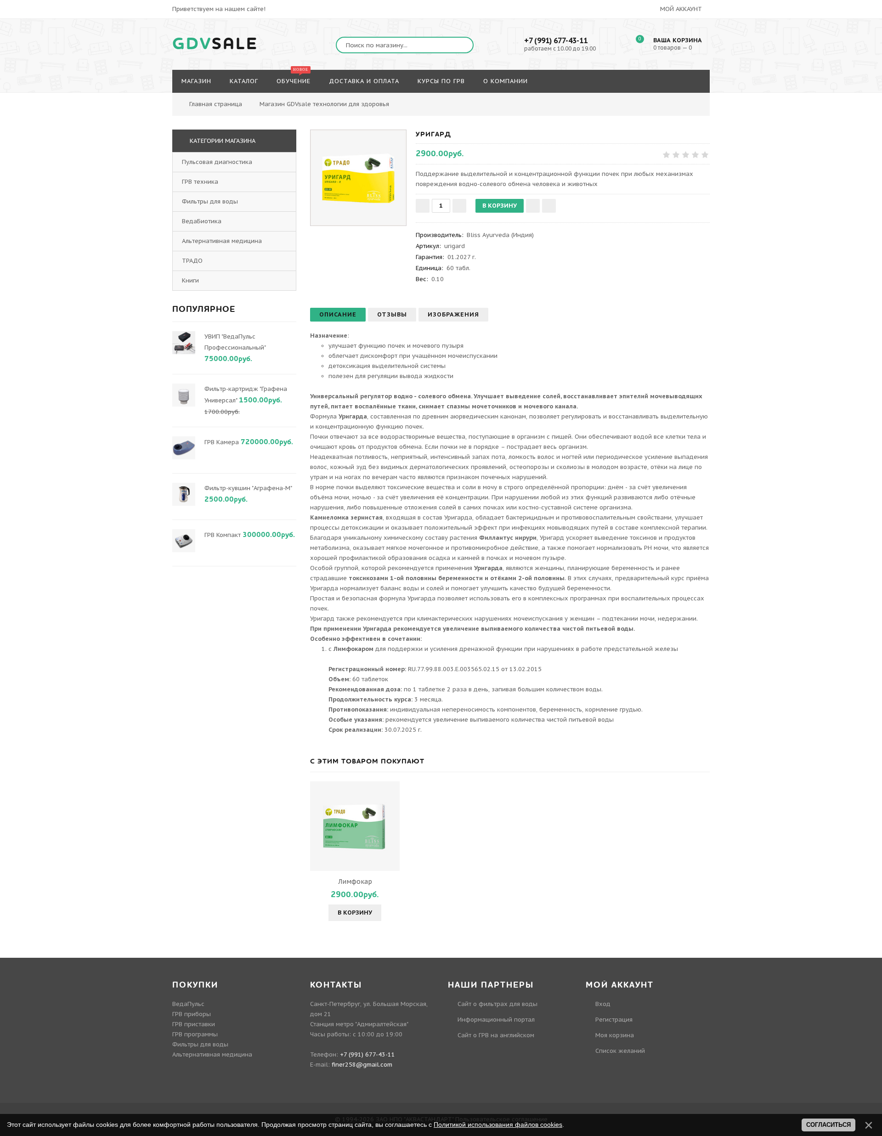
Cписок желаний (620, 1051)
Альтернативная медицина (222, 241)
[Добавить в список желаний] (533, 206)
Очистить (717, 99)
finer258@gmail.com (362, 1064)
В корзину (355, 912)
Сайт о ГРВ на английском (496, 1035)
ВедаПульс (188, 1004)
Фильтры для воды (210, 201)
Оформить (668, 99)
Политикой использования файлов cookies (498, 1124)
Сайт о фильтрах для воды (497, 1004)
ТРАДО (192, 261)
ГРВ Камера (221, 442)
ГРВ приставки (193, 1024)
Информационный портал (496, 1019)
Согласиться (828, 1124)
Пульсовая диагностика (217, 162)
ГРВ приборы (191, 1014)
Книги (190, 280)
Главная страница (215, 104)
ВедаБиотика (201, 221)
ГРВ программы (195, 1034)
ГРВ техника (200, 182)
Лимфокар (355, 881)
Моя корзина (614, 1035)
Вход (603, 1004)
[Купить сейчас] (549, 206)
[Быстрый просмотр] (355, 826)
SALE (215, 44)
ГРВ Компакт (222, 535)
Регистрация (614, 1019)
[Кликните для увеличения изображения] (358, 178)
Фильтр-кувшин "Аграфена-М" (248, 488)
